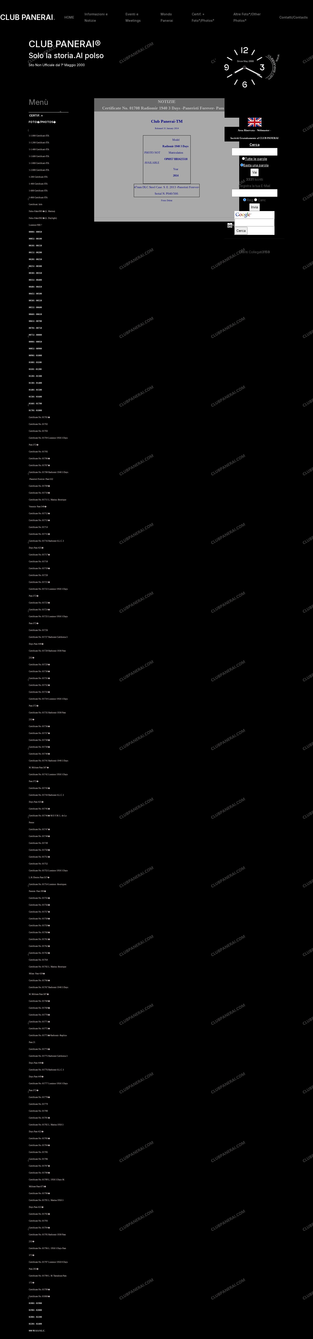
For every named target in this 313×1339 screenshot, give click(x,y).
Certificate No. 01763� (39, 953)
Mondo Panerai (167, 17)
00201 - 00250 (35, 259)
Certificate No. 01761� (39, 939)
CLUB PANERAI (27, 17)
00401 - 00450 (35, 287)
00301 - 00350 (35, 273)
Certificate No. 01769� (39, 1008)
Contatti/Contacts (293, 17)
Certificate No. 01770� (39, 1015)
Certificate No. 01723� (39, 603)
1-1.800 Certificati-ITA (39, 163)
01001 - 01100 (35, 362)
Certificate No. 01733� (39, 692)
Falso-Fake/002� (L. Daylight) (43, 218)
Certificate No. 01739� (39, 747)
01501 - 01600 (35, 397)
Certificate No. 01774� (39, 1049)
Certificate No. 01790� (39, 1193)
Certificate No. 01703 (38, 431)
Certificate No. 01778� (39, 1097)
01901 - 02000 (35, 1310)
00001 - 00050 (35, 232)
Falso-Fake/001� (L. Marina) (42, 211)
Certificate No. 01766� (39, 980)
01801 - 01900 (35, 1303)
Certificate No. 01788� (39, 1173)
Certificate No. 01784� (39, 1145)
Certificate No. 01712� (39, 513)
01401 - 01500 (35, 390)
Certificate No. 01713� (39, 520)
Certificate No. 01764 (38, 960)
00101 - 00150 (35, 245)
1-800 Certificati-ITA (38, 197)
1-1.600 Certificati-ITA (39, 156)
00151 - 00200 (35, 252)
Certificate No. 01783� (39, 1138)
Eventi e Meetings (133, 17)
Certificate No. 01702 (38, 424)
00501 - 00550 (35, 300)
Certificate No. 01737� (39, 733)
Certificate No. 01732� (39, 685)
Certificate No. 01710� (39, 493)
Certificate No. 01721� (39, 582)
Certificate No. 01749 (38, 843)
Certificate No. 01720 (38, 575)
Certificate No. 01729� (39, 664)
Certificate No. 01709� (39, 486)
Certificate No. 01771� (39, 1022)
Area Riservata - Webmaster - (254, 130)
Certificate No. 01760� (39, 932)
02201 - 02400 (35, 1324)
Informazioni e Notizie (96, 17)
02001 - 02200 (35, 1317)
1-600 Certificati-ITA (38, 191)
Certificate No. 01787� (39, 1166)
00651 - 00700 (35, 321)
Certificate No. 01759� (39, 925)
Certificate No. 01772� (39, 1028)
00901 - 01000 (35, 355)
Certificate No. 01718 (38, 561)
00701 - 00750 (35, 328)
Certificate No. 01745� (39, 809)
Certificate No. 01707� (39, 465)
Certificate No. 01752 (38, 864)
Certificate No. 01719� (39, 568)
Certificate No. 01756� (39, 905)
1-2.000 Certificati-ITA (39, 170)
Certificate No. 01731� (39, 678)
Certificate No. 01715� (39, 534)
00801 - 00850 (35, 342)
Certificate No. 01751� (39, 857)
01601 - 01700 (35, 403)
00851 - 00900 (35, 349)
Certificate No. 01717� (39, 555)
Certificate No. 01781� (39, 1118)
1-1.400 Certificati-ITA (39, 149)
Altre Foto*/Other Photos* (247, 17)
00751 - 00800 (35, 335)
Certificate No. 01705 (38, 452)
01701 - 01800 (35, 410)
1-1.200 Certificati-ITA (39, 142)
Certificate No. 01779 (38, 1104)
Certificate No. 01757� (39, 912)
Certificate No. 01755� (39, 898)
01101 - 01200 (35, 369)
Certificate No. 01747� (39, 829)
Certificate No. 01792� (39, 1214)
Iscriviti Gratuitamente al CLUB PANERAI (254, 138)
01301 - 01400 (35, 383)
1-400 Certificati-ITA (38, 184)
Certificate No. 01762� (39, 946)
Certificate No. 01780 (38, 1111)
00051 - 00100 (35, 239)
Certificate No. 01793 (38, 1221)
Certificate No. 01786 (38, 1159)
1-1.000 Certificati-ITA (39, 136)
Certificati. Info (35, 204)
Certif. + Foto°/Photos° (203, 17)
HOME (69, 17)
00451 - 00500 (35, 294)
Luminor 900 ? (35, 225)
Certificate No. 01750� (39, 850)
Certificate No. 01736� (39, 726)
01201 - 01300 (35, 376)
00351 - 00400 (35, 280)
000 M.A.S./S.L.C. (37, 1331)
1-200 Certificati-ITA (38, 177)
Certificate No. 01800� (39, 1296)
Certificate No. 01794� (39, 1228)
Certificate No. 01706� (39, 458)
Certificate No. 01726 (38, 630)
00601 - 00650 (35, 314)
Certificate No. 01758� (39, 919)
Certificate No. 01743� (39, 788)
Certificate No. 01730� (39, 671)
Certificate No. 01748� (39, 836)
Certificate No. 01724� (39, 609)
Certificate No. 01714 (38, 527)
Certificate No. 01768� (39, 1001)
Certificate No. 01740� (39, 754)
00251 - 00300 (35, 266)
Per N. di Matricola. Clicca (43, 129)
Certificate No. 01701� (39, 417)
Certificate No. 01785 (38, 1152)
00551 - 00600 (35, 307)
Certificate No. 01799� (39, 1289)
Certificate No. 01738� (39, 740)
